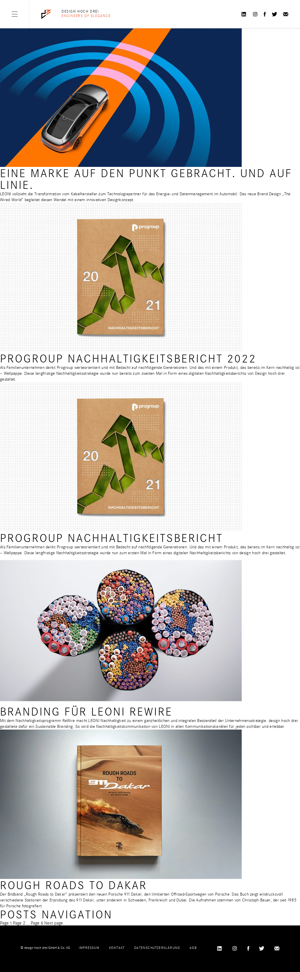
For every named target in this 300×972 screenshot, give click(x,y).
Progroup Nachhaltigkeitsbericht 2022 (128, 359)
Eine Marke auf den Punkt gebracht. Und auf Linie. (146, 179)
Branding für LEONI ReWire (86, 712)
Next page (53, 923)
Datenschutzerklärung (157, 948)
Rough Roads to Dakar (73, 885)
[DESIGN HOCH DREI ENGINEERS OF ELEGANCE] (46, 14)
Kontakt (117, 948)
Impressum (89, 948)
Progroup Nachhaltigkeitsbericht (111, 538)
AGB (193, 948)
